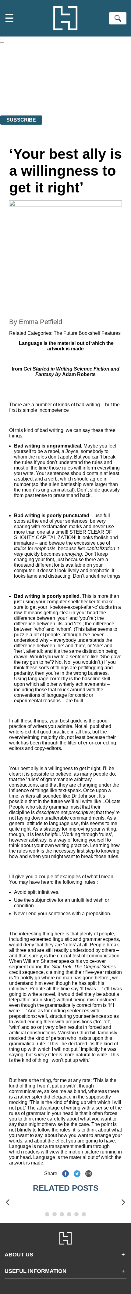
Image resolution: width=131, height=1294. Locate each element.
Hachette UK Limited (62, 79)
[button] (8, 1202)
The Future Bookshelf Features (87, 333)
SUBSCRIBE (21, 119)
